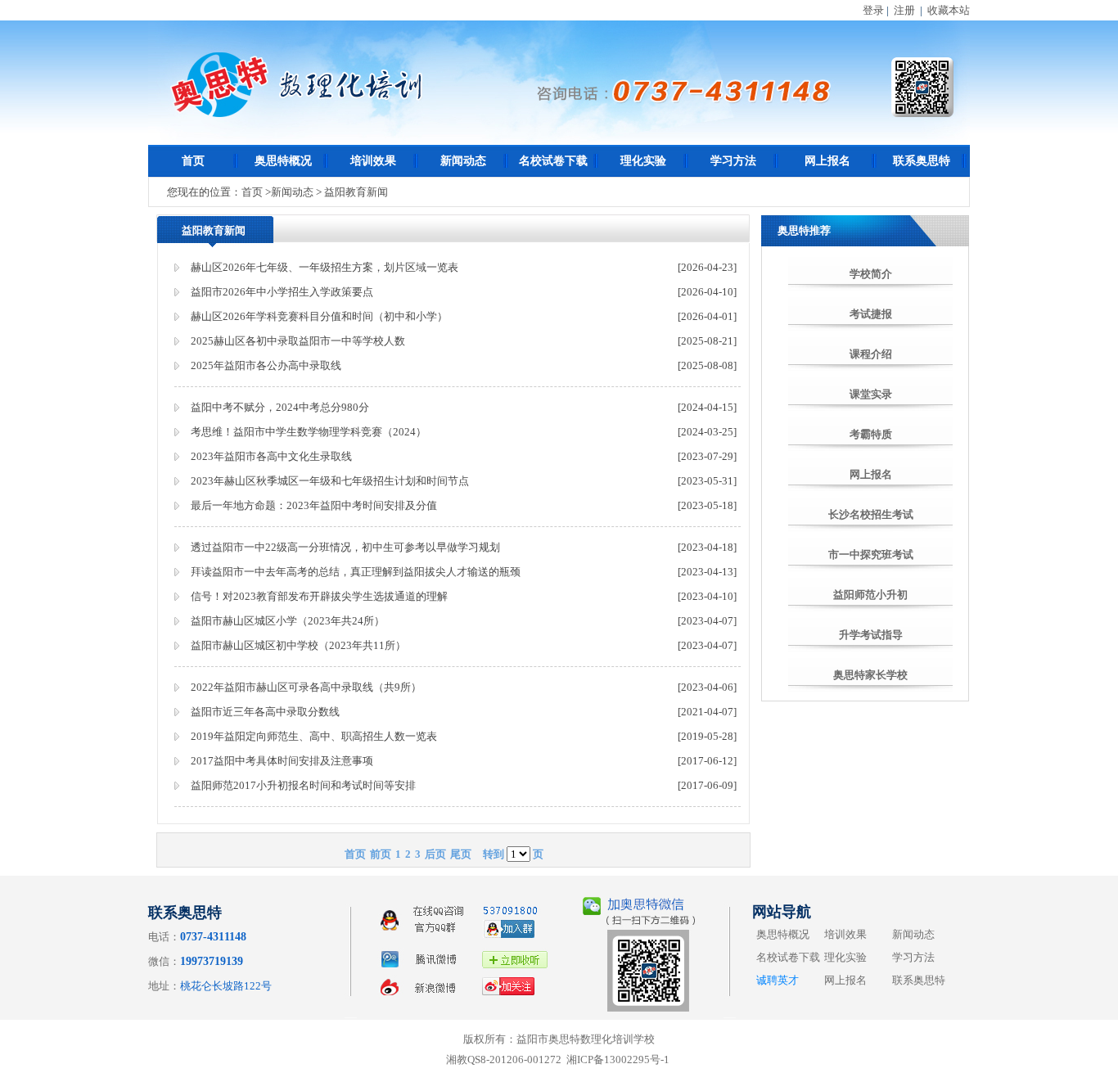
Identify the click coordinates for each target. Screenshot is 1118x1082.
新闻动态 (463, 161)
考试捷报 (871, 314)
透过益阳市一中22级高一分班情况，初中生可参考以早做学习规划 (345, 547)
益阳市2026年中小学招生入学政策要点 (282, 292)
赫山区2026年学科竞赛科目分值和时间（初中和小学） (319, 316)
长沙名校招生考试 (870, 514)
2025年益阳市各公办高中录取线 (266, 365)
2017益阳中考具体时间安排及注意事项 (282, 761)
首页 (193, 161)
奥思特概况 (283, 161)
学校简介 (871, 274)
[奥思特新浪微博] (466, 999)
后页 (435, 854)
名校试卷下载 (553, 161)
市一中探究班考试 (870, 554)
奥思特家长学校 (870, 675)
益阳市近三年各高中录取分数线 (265, 712)
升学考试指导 (871, 635)
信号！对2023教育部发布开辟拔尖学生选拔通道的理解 (319, 596)
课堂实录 (871, 394)
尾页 (460, 854)
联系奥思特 (921, 161)
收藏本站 (948, 10)
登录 (873, 10)
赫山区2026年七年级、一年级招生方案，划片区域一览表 (324, 267)
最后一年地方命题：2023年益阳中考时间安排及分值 (314, 505)
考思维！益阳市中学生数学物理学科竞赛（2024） (308, 432)
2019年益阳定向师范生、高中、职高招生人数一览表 (314, 736)
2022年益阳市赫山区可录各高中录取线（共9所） (306, 687)
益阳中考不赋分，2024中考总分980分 (280, 407)
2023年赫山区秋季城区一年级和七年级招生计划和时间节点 (330, 481)
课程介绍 (871, 354)
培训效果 (373, 161)
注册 (904, 10)
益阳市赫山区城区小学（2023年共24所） (288, 621)
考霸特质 (871, 434)
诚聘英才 (777, 980)
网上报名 (827, 161)
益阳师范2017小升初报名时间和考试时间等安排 (303, 785)
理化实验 (643, 161)
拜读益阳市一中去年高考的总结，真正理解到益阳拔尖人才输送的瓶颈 (356, 572)
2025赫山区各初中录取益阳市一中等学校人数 (298, 341)
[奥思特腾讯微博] (466, 971)
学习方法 (733, 161)
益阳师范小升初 (870, 594)
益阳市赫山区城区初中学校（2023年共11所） (298, 645)
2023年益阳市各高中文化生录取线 (271, 456)
